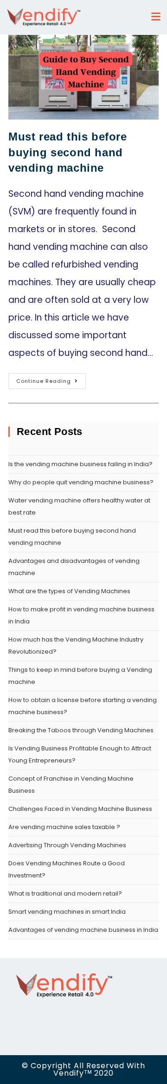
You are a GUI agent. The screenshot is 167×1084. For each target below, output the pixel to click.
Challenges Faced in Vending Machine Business (80, 808)
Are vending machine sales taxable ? (64, 827)
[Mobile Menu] (158, 16)
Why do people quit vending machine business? (81, 482)
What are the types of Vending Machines (69, 591)
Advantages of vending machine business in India (83, 929)
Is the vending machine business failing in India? (81, 464)
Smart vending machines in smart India (67, 911)
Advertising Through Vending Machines (67, 845)
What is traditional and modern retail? (65, 893)
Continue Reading (43, 381)
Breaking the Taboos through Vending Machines (81, 730)
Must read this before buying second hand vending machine (67, 152)
